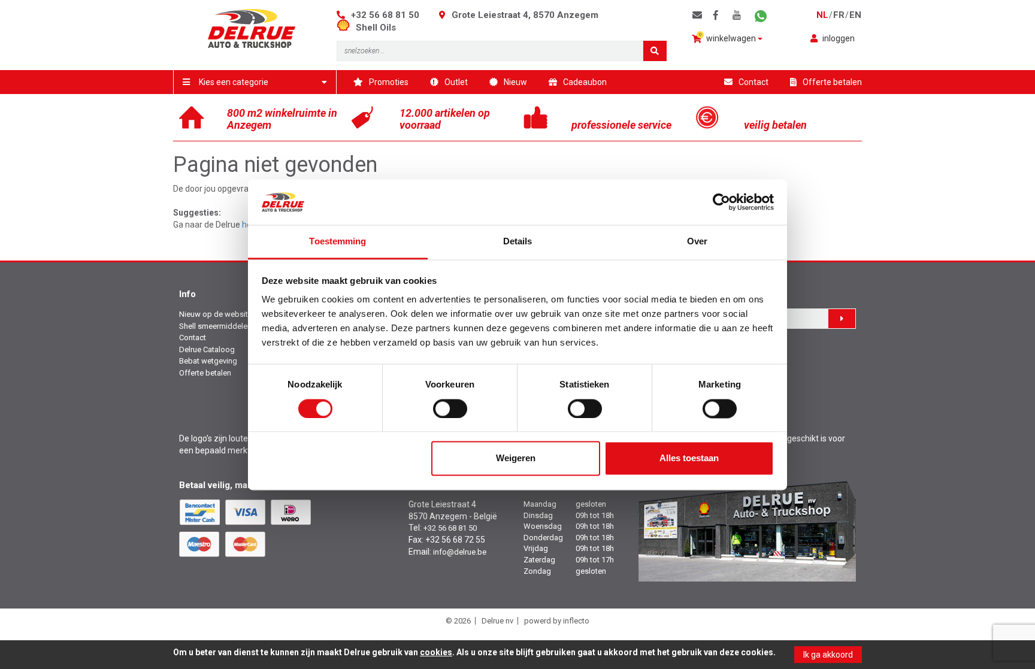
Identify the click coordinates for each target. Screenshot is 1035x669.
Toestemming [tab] (337, 242)
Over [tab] (697, 242)
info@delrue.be (459, 551)
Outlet (456, 82)
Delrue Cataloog (207, 349)
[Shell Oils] (346, 27)
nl (822, 15)
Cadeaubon (585, 82)
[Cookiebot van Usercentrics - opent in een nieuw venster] (721, 202)
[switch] (450, 408)
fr (839, 15)
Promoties (388, 82)
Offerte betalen (832, 82)
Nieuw (515, 82)
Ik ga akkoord (828, 654)
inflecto (576, 620)
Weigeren (515, 458)
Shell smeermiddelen (215, 326)
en (855, 15)
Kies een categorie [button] (233, 82)
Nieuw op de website (215, 314)
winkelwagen (728, 37)
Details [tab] (517, 242)
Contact (753, 82)
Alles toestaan (689, 458)
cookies (436, 652)
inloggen (838, 38)
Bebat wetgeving (208, 360)
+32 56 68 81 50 (385, 15)
